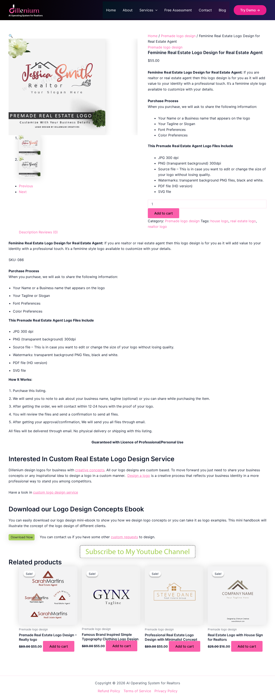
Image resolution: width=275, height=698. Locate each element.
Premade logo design (178, 36)
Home (111, 10)
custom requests (124, 537)
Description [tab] (28, 232)
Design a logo (138, 475)
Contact (205, 10)
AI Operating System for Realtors (26, 15)
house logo (219, 221)
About (128, 10)
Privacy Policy (165, 691)
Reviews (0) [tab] (48, 232)
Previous (26, 186)
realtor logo (157, 226)
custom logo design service (55, 492)
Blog (222, 10)
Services (146, 10)
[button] (155, 10)
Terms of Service (137, 691)
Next (23, 192)
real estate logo (243, 221)
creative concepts (89, 470)
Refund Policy (109, 691)
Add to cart (163, 213)
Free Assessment (178, 10)
